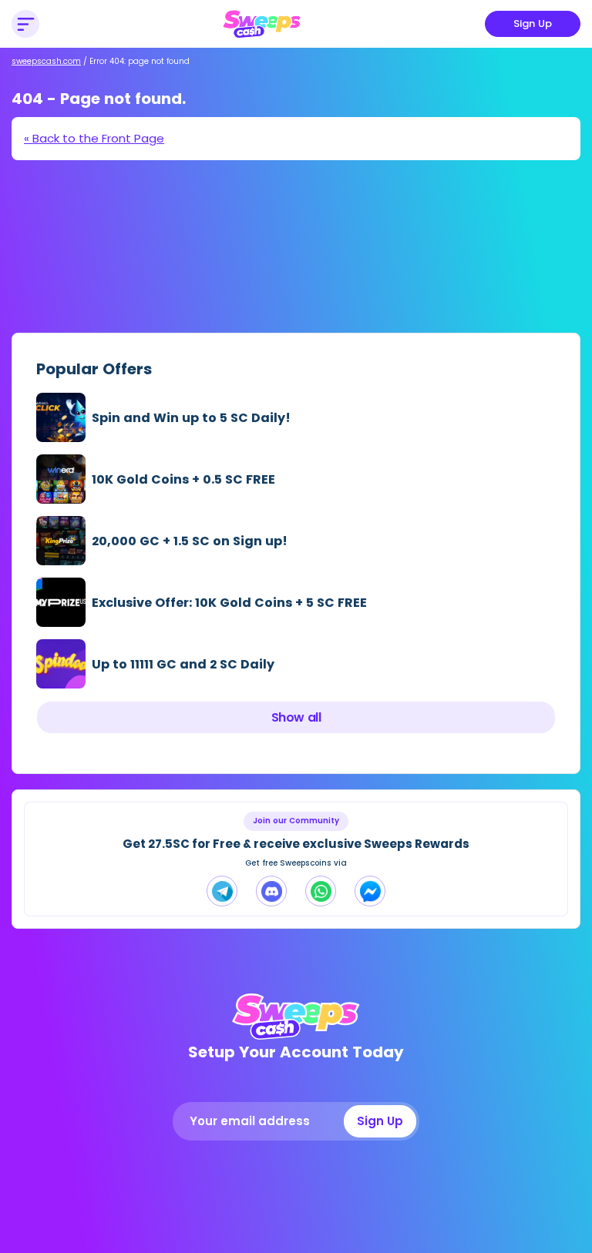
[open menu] (25, 24)
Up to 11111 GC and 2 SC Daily (183, 664)
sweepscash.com (46, 61)
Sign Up (532, 23)
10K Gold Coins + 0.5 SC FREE (183, 479)
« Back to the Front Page (94, 138)
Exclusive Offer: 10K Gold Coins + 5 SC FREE (229, 602)
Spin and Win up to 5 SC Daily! (191, 418)
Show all (296, 717)
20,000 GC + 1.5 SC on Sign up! (190, 541)
